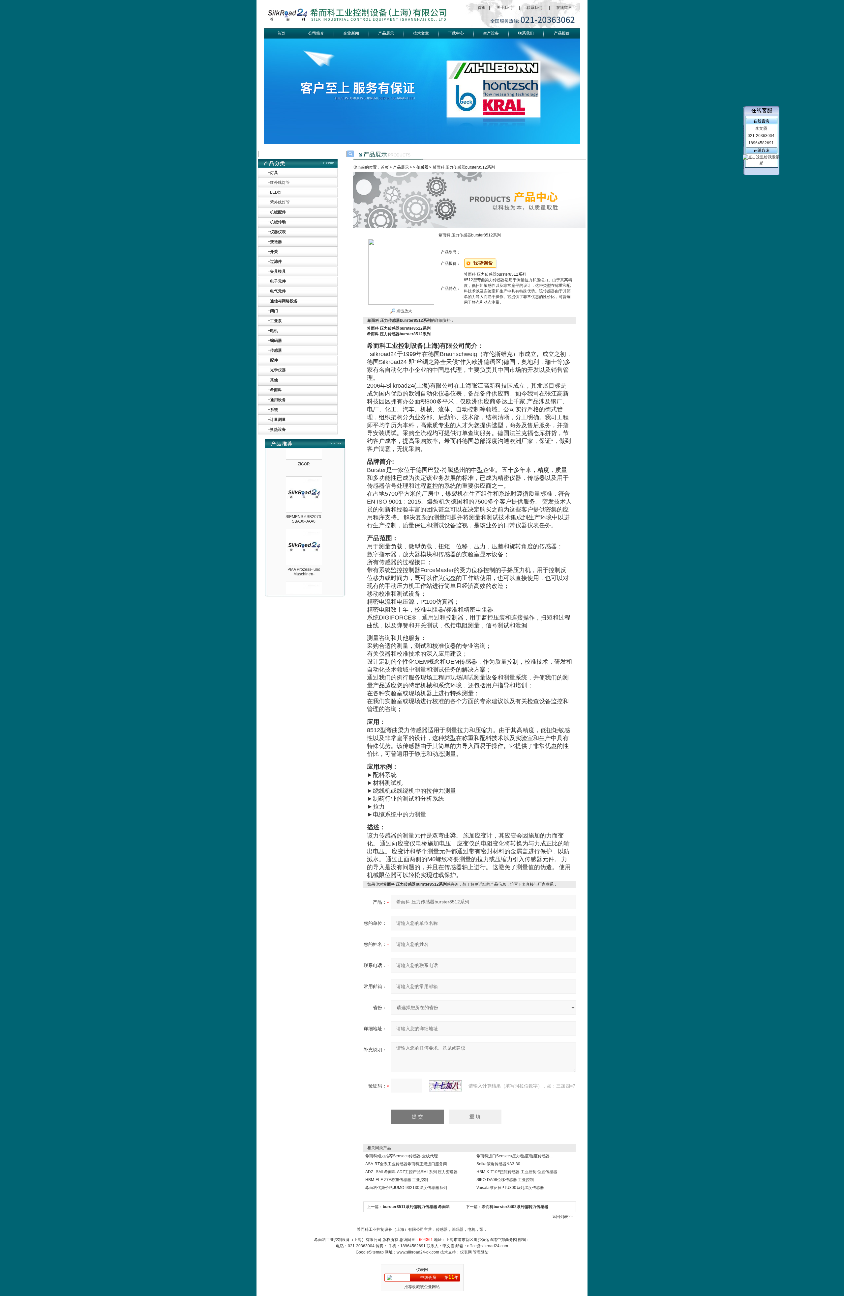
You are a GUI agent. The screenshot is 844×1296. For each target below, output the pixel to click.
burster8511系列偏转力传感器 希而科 (416, 1206)
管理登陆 (481, 1252)
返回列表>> (562, 1216)
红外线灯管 (280, 182)
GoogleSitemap (370, 1252)
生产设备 (491, 33)
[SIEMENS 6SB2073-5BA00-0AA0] (303, 462)
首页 (482, 7)
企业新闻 (351, 33)
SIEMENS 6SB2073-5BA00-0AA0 (304, 501)
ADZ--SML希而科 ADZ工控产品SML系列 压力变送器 (411, 1172)
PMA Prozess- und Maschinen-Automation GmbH (303, 556)
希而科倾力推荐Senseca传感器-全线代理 (401, 1156)
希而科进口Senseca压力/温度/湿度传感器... (514, 1156)
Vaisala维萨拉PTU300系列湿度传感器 (510, 1187)
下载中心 (456, 33)
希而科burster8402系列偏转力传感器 (515, 1206)
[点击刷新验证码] (445, 1085)
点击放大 (403, 311)
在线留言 (564, 7)
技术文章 (421, 33)
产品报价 (562, 33)
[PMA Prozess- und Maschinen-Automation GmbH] (303, 514)
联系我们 (534, 7)
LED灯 (276, 192)
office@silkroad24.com (487, 1246)
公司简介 (316, 33)
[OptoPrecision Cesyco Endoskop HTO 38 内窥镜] (303, 567)
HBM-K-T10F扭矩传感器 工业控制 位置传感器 (516, 1172)
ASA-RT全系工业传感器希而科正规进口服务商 (406, 1164)
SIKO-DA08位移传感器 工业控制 (505, 1179)
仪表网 (466, 1252)
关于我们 (504, 7)
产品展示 (386, 33)
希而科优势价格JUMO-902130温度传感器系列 (406, 1187)
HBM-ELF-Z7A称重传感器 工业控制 (396, 1179)
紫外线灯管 (280, 202)
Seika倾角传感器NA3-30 (498, 1164)
